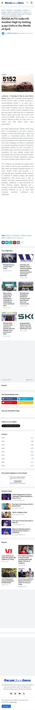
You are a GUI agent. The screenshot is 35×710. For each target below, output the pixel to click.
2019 (17, 462)
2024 (17, 444)
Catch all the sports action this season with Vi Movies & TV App (9, 557)
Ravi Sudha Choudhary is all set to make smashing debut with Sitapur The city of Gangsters (25, 559)
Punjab (29, 235)
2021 (17, 455)
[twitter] (15, 693)
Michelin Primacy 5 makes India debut (8, 266)
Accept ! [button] (6, 706)
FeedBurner (21, 483)
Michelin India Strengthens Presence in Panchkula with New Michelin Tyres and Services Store (25, 298)
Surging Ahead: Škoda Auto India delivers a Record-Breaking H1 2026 (26, 325)
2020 (17, 458)
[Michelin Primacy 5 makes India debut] (9, 258)
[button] (2, 2)
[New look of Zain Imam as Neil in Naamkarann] (6, 506)
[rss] (24, 693)
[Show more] (22, 242)
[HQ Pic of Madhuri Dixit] (6, 515)
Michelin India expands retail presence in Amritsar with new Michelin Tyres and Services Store (9, 328)
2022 (17, 451)
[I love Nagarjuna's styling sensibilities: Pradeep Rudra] (9, 572)
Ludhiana (23, 235)
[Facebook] (3, 242)
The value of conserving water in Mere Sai (22, 521)
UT (22, 238)
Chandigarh (15, 235)
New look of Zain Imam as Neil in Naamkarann (22, 505)
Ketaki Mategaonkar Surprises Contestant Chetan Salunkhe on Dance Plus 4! (22, 496)
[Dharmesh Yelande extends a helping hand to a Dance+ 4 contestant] (6, 531)
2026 (17, 437)
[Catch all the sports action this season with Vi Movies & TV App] (9, 549)
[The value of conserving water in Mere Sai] (6, 523)
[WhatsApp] (10, 242)
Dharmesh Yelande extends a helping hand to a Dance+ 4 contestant (21, 530)
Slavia (19, 238)
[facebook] (11, 693)
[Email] (18, 242)
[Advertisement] (17, 54)
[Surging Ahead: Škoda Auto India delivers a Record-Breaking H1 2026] (25, 316)
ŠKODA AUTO (11, 238)
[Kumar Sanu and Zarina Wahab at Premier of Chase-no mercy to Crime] (25, 572)
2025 (17, 441)
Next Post (29, 380)
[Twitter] (7, 242)
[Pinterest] (14, 242)
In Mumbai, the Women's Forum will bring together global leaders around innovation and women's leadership (26, 270)
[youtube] (19, 693)
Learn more (13, 702)
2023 (17, 448)
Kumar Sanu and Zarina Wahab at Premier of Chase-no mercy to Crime (25, 581)
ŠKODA (4, 238)
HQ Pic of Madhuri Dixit (19, 512)
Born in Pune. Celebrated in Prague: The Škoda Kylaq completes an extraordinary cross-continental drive (8, 299)
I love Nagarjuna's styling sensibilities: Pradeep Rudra (8, 580)
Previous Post (7, 380)
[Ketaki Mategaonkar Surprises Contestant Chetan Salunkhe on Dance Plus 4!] (6, 497)
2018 (17, 465)
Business (8, 235)
